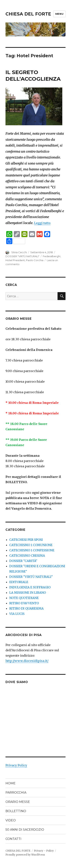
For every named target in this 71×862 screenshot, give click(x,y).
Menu (59, 13)
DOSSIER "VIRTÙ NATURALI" (22, 256)
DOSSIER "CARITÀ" (23, 561)
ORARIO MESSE (17, 802)
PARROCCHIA (15, 792)
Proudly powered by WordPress (25, 854)
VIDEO (10, 820)
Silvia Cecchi (19, 252)
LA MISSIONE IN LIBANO (27, 592)
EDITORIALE (18, 582)
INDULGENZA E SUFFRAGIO (30, 587)
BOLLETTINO (15, 811)
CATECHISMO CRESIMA (27, 555)
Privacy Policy (16, 765)
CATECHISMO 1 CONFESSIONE (31, 550)
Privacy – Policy (44, 850)
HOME (10, 783)
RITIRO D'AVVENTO (24, 603)
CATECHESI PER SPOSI (26, 540)
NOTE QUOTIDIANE (24, 598)
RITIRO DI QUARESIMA (26, 608)
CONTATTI (13, 839)
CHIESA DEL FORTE (28, 14)
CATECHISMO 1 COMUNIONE (30, 545)
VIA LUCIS (16, 614)
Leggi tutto (42, 223)
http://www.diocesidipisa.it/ (26, 661)
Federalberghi (51, 256)
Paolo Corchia (34, 260)
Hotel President (15, 260)
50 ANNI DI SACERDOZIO (24, 829)
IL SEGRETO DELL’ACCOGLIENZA (33, 75)
